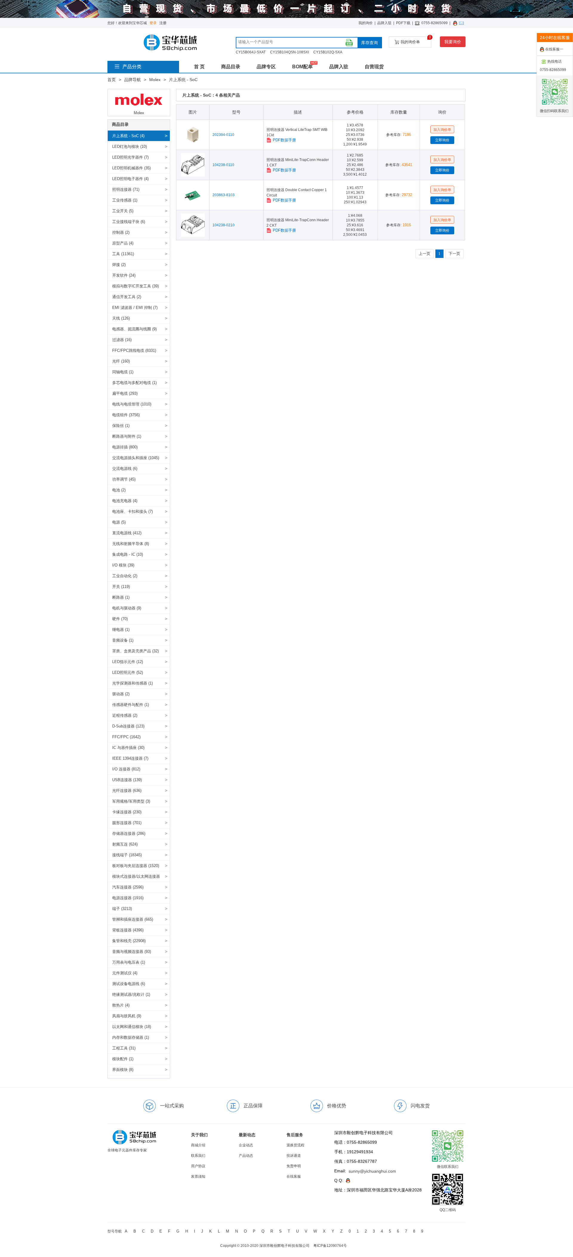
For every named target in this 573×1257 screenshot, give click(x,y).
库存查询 (369, 42)
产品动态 (246, 1156)
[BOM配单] (349, 43)
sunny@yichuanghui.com (372, 1171)
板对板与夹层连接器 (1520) (135, 865)
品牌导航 (132, 79)
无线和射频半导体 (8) (130, 543)
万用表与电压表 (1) (128, 962)
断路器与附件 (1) (126, 436)
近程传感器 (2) (124, 715)
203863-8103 (223, 195)
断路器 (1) (121, 597)
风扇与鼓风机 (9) (126, 1016)
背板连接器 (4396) (128, 930)
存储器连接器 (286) (128, 833)
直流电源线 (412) (126, 533)
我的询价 (365, 23)
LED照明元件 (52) (127, 672)
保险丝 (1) (121, 425)
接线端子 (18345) (127, 855)
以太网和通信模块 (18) (131, 1026)
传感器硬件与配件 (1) (130, 704)
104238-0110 (223, 165)
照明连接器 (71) (125, 189)
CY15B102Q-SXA (327, 52)
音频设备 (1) (122, 640)
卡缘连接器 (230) (126, 812)
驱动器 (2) (121, 694)
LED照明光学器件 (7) (130, 157)
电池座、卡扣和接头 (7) (132, 511)
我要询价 (452, 41)
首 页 (199, 66)
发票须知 (198, 1176)
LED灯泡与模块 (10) (129, 146)
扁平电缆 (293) (125, 393)
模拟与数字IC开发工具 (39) (135, 286)
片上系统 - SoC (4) (128, 136)
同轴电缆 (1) (122, 372)
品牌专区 (266, 66)
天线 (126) (121, 318)
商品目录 (230, 66)
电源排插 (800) (125, 447)
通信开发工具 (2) (126, 297)
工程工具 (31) (123, 1048)
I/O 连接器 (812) (126, 769)
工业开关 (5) (122, 211)
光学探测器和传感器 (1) (132, 683)
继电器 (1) (121, 629)
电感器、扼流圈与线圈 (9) (134, 329)
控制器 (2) (121, 232)
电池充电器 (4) (124, 501)
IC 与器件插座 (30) (128, 747)
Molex (155, 79)
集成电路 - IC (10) (127, 554)
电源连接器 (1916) (128, 898)
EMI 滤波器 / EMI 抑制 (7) (135, 307)
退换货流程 (295, 1145)
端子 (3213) (122, 908)
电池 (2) (119, 490)
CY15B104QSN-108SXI (289, 52)
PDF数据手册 (284, 140)
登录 (153, 23)
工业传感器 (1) (124, 200)
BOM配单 (302, 66)
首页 (111, 79)
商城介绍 (198, 1145)
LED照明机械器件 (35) (131, 168)
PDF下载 (403, 23)
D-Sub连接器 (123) (128, 726)
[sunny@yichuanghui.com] (462, 23)
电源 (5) (119, 522)
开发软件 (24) (123, 275)
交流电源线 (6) (124, 468)
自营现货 (374, 66)
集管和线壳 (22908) (129, 941)
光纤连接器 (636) (126, 790)
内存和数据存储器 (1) (130, 1037)
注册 (163, 23)
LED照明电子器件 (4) (130, 179)
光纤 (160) (121, 361)
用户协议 (198, 1166)
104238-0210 (223, 225)
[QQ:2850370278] (456, 23)
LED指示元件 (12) (127, 662)
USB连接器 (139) (127, 780)
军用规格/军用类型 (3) (131, 801)
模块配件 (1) (122, 1059)
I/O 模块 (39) (123, 565)
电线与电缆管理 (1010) (131, 404)
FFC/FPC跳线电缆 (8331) (134, 350)
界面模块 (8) (122, 1069)
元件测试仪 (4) (124, 973)
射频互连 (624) (125, 844)
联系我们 (198, 1156)
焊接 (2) (119, 264)
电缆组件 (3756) (126, 415)
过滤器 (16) (122, 340)
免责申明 (293, 1166)
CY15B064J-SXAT (251, 52)
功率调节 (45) (123, 479)
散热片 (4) (121, 1005)
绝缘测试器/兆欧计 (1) (131, 994)
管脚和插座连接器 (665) (132, 919)
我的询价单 (416, 40)
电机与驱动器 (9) (126, 608)
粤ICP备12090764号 (330, 1246)
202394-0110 (223, 135)
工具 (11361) (123, 254)
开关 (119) (121, 586)
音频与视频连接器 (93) (131, 951)
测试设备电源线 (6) (128, 984)
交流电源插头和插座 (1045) (135, 458)
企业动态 (246, 1145)
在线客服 (293, 1176)
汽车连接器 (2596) (128, 887)
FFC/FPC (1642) (126, 737)
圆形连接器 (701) (126, 823)
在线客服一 (554, 49)
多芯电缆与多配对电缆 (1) (134, 382)
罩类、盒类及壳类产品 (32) (135, 651)
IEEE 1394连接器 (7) (130, 758)
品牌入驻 (384, 23)
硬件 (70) (120, 619)
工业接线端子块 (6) (128, 221)
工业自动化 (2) (124, 576)
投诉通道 (293, 1156)
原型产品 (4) (122, 243)
